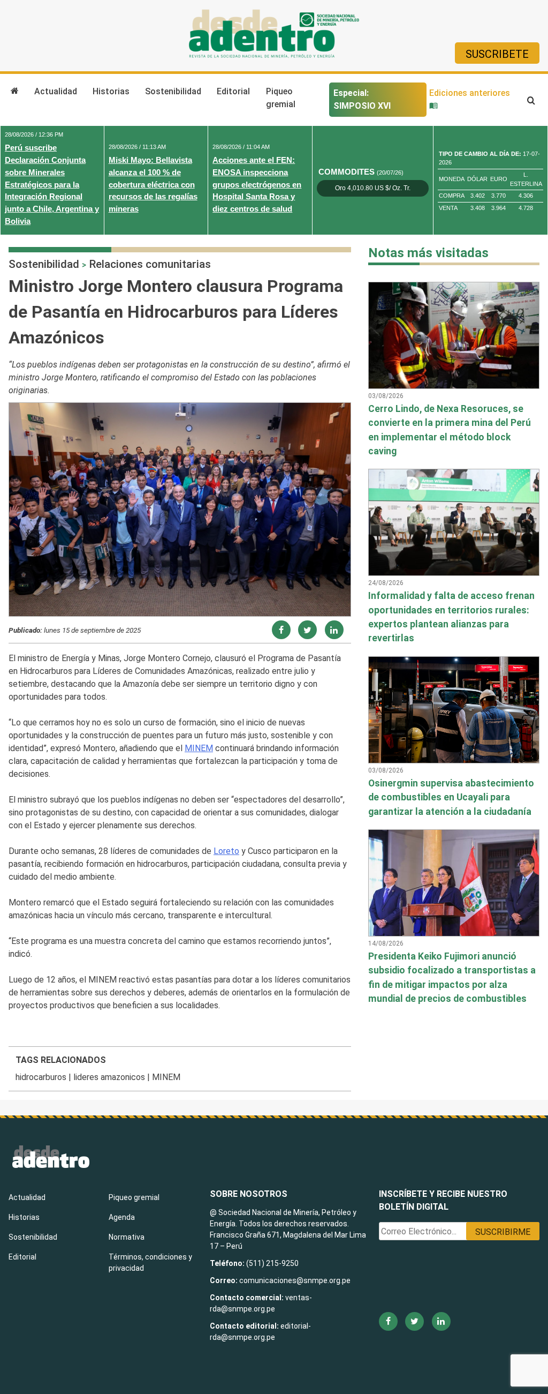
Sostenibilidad (173, 91)
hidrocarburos (41, 1077)
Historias (111, 91)
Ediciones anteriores (469, 93)
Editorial (233, 91)
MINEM (199, 748)
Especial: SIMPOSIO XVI (362, 99)
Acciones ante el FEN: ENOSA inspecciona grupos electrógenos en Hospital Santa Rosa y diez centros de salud (256, 184)
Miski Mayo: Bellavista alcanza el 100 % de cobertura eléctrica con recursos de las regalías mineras (153, 184)
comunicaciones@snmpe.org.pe (295, 1280)
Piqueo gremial (280, 97)
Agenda (122, 1217)
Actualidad (55, 91)
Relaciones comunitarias (150, 264)
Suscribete (497, 54)
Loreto (226, 851)
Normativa (126, 1237)
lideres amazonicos (109, 1077)
